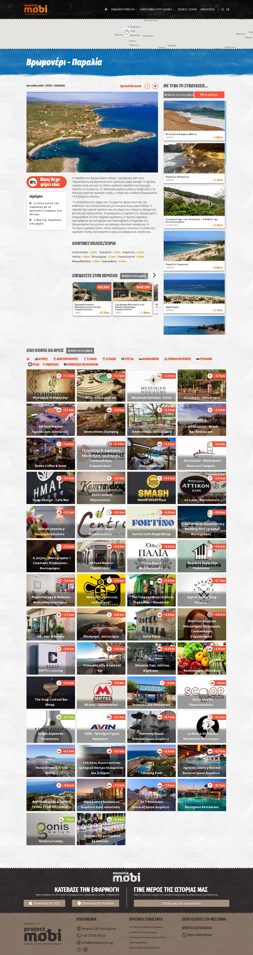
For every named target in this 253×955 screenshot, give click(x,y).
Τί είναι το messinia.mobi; (145, 927)
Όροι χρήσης (137, 942)
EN (227, 9)
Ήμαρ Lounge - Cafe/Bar (51, 500)
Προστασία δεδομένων (143, 947)
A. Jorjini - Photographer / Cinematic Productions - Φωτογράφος (52, 563)
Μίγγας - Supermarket (101, 705)
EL (223, 9)
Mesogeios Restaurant (202, 807)
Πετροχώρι (103, 256)
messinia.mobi (34, 85)
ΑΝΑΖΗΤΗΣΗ (207, 9)
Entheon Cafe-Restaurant (151, 705)
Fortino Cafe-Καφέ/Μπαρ (151, 534)
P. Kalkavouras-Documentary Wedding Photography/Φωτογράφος (202, 529)
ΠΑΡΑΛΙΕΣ (59, 85)
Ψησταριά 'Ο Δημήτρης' (51, 398)
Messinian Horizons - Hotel (152, 398)
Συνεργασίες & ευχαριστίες (147, 937)
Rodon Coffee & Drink (50, 466)
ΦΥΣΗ (49, 85)
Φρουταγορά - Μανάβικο (202, 670)
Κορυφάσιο (114, 261)
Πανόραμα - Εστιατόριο (101, 636)
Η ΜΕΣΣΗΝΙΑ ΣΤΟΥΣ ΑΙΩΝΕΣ (157, 9)
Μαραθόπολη (86, 261)
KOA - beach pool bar (101, 398)
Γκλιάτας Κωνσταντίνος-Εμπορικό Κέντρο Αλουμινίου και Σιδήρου (101, 768)
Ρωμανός (133, 252)
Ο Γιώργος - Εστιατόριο (202, 398)
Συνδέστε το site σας (142, 932)
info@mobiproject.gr (98, 943)
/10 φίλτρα (209, 95)
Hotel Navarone (151, 466)
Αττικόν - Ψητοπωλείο (201, 500)
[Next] (154, 275)
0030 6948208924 (200, 935)
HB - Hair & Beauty (50, 636)
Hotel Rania (151, 636)
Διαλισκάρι (84, 252)
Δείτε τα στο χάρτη (135, 276)
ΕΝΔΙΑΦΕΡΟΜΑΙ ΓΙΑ (124, 9)
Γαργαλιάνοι (131, 256)
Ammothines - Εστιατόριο (151, 432)
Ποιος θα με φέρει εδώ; (50, 182)
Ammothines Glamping (101, 432)
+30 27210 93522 (93, 935)
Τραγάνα (110, 252)
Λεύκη (81, 256)
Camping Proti (151, 773)
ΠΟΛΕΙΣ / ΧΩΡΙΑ (187, 9)
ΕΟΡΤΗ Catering (51, 670)
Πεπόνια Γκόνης (51, 841)
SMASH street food (151, 500)
